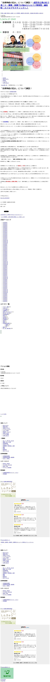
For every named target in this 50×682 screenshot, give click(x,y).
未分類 (4, 316)
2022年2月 (5, 258)
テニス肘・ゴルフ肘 (7, 465)
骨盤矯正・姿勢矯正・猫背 (9, 445)
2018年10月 (5, 292)
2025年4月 (5, 235)
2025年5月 (5, 233)
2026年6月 (5, 225)
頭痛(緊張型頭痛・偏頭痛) (8, 457)
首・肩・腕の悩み (7, 328)
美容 (4, 320)
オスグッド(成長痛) (7, 467)
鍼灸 (4, 327)
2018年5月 (5, 298)
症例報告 (5, 319)
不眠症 (6, 324)
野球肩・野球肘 (6, 463)
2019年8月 (5, 280)
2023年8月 (5, 252)
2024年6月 (5, 247)
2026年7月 (5, 223)
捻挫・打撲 (5, 466)
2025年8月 (5, 230)
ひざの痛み (5, 309)
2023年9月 (5, 251)
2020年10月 (5, 264)
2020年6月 (5, 269)
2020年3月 (5, 273)
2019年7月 (5, 282)
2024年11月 (5, 241)
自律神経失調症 (13, 91)
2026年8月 (5, 222)
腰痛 (4, 322)
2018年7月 (5, 296)
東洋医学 (5, 318)
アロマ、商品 (6, 306)
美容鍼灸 (5, 473)
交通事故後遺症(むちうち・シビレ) (10, 472)
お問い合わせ (6, 435)
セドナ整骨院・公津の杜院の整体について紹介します (13, 216)
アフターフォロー (7, 429)
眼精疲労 (5, 449)
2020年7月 (5, 268)
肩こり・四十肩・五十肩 (8, 440)
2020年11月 (5, 263)
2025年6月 (5, 232)
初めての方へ (6, 425)
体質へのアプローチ (7, 311)
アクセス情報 (6, 434)
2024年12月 (5, 240)
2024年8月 (5, 245)
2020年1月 (5, 275)
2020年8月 (5, 266)
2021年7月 (5, 259)
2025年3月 (5, 236)
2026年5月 (5, 226)
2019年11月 (5, 278)
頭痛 (6, 325)
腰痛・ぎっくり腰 (7, 442)
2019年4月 (5, 285)
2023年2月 (5, 254)
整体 (4, 315)
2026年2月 (5, 227)
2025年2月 (5, 237)
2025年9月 (5, 228)
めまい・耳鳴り (6, 458)
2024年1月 (5, 250)
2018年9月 (5, 293)
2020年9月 (5, 265)
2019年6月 (5, 283)
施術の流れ (5, 426)
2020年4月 (5, 272)
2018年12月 (5, 289)
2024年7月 (5, 246)
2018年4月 (5, 299)
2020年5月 (5, 270)
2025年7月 (5, 231)
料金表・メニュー (7, 431)
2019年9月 (5, 279)
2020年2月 (5, 274)
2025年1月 (5, 239)
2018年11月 (5, 291)
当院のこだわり (6, 428)
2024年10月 (5, 242)
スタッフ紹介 (6, 430)
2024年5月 (5, 249)
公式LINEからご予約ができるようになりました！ (11, 214)
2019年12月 (5, 277)
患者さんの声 (6, 433)
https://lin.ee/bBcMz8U (4, 198)
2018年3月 (5, 301)
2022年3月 (5, 256)
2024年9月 (5, 244)
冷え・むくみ (6, 451)
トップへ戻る (3, 414)
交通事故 (5, 310)
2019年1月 (5, 288)
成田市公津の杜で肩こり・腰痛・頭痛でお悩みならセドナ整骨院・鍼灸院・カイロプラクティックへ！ (24, 5)
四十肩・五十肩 (6, 313)
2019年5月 (5, 284)
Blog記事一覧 (4, 85)
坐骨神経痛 (5, 314)
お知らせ (5, 308)
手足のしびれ (6, 444)
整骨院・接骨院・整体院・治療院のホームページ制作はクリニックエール (17, 542)
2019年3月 (5, 287)
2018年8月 (5, 294)
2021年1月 (5, 260)
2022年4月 (5, 255)
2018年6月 (5, 297)
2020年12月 (5, 261)
